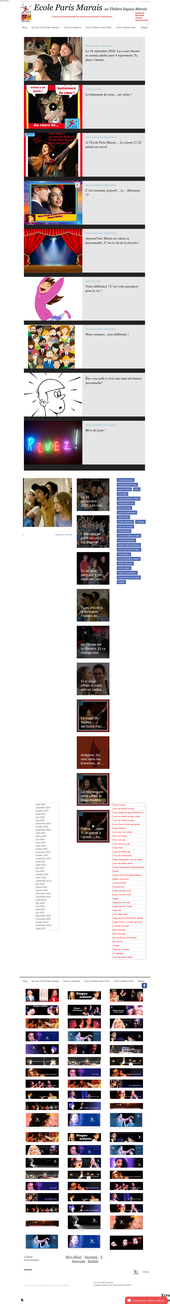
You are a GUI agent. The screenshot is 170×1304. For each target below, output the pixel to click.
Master (121, 582)
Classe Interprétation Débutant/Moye (101, 137)
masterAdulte (124, 531)
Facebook (91, 1256)
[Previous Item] (27, 502)
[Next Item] (68, 502)
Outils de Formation (94, 89)
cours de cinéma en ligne (129, 550)
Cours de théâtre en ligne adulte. (99, 46)
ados (137, 489)
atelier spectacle (125, 563)
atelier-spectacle (125, 522)
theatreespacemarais (127, 485)
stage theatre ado (125, 503)
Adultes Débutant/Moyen (128, 545)
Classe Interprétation (127, 573)
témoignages (123, 554)
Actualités (122, 494)
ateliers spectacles (93, 281)
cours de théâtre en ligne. (61, 530)
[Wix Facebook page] (144, 985)
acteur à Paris (124, 489)
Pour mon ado (124, 508)
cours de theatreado (126, 512)
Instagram (78, 1261)
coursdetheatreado (126, 540)
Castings (140, 522)
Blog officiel (74, 1256)
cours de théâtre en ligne (128, 536)
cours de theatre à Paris (128, 498)
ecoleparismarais (125, 480)
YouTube (93, 1261)
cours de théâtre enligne (128, 559)
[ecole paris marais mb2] (22, 1299)
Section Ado (123, 517)
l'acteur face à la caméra (128, 577)
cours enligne (124, 568)
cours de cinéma (125, 526)
